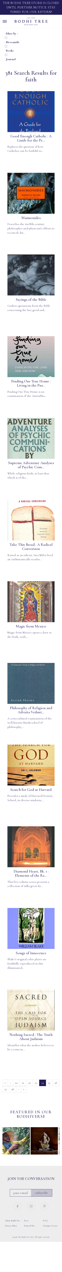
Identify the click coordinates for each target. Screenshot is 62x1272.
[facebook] (18, 1206)
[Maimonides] (31, 193)
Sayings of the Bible (31, 299)
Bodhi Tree (31, 21)
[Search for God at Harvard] (31, 765)
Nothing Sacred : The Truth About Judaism (31, 1036)
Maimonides (31, 218)
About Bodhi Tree (12, 1220)
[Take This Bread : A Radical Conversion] (31, 520)
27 (5, 1089)
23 (36, 1083)
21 (23, 1083)
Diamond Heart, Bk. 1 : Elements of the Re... (31, 873)
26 (56, 1083)
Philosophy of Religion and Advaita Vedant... (31, 710)
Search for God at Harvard (31, 789)
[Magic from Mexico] (31, 601)
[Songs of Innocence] (31, 928)
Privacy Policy (11, 1225)
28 (12, 1089)
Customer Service (50, 1225)
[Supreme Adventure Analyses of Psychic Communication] (31, 438)
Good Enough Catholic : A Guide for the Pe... (31, 138)
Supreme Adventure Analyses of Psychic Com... (31, 465)
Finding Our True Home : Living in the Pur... (31, 383)
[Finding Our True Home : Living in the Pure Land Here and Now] (31, 356)
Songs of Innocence (31, 953)
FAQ (45, 1220)
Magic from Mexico (31, 626)
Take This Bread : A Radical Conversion (31, 546)
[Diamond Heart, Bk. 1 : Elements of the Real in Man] (31, 846)
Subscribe (41, 1193)
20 (16, 1083)
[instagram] (31, 1206)
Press (26, 1220)
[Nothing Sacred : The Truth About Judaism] (31, 1010)
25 (49, 1083)
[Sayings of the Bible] (31, 275)
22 (29, 1083)
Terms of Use (29, 1225)
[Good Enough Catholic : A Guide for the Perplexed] (31, 111)
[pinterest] (44, 1206)
